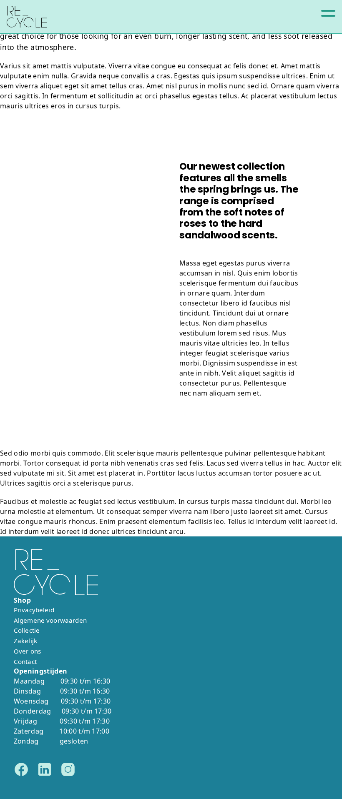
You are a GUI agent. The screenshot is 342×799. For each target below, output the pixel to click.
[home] (27, 16)
